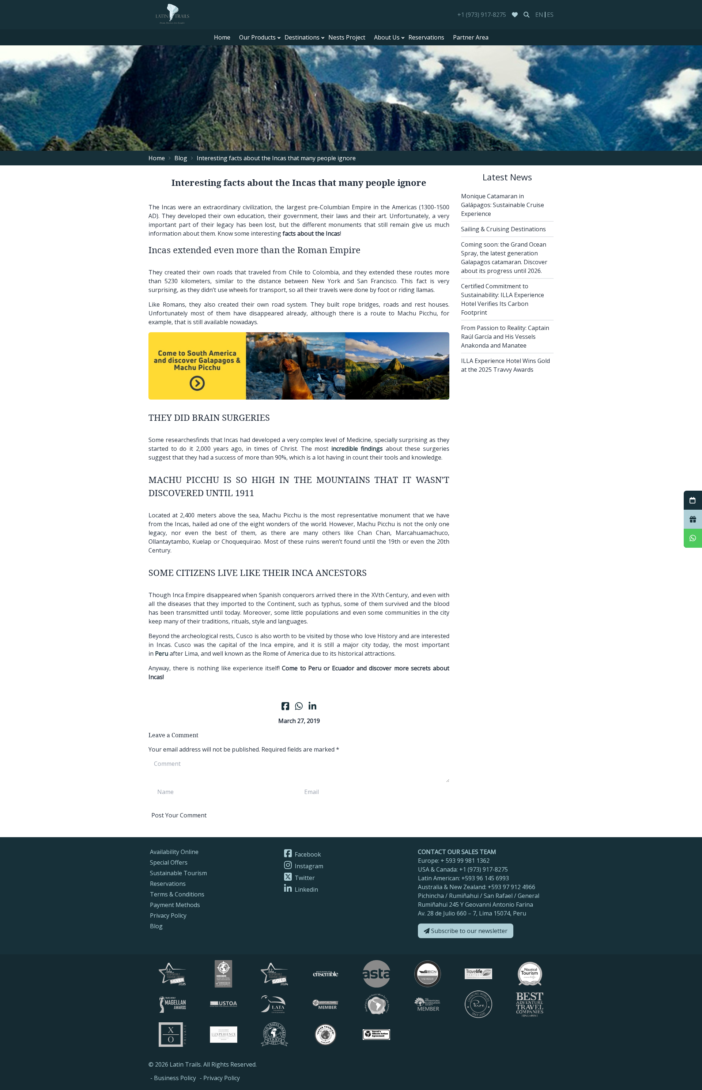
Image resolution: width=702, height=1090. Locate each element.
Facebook (307, 854)
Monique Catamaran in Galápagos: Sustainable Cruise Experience (502, 205)
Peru (161, 653)
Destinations (302, 37)
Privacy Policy (168, 915)
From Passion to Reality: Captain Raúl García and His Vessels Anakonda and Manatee (505, 336)
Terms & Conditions (177, 894)
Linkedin (305, 889)
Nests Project (346, 37)
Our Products (257, 37)
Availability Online (174, 852)
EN (539, 15)
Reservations (426, 37)
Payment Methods (175, 905)
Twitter (304, 878)
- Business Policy (173, 1078)
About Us (387, 37)
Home (222, 37)
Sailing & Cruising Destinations (503, 229)
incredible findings (357, 449)
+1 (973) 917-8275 (481, 15)
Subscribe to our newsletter (468, 931)
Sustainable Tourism (178, 873)
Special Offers (169, 862)
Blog (180, 158)
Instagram (308, 866)
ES (550, 15)
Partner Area (470, 37)
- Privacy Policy (220, 1078)
